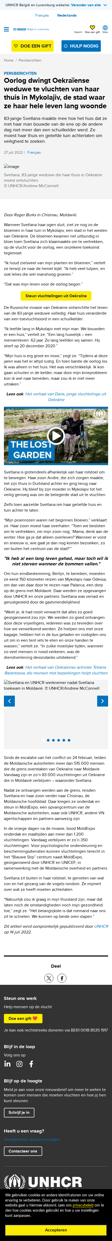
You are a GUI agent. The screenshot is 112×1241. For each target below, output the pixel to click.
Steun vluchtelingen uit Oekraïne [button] (56, 296)
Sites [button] (105, 32)
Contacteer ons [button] (23, 1151)
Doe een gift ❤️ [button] (23, 1018)
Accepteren (56, 1230)
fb (31, 1064)
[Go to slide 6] (70, 741)
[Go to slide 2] (49, 741)
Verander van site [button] (86, 5)
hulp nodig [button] (84, 46)
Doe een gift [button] (92, 32)
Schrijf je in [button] (19, 1112)
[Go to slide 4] (60, 741)
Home (9, 60)
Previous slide (9, 701)
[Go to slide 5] (65, 741)
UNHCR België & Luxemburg (19, 1064)
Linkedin (7, 1064)
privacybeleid (83, 1205)
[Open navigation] (6, 29)
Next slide (102, 701)
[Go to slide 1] (44, 741)
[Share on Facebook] (61, 978)
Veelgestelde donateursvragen (32, 1139)
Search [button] (78, 32)
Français (42, 15)
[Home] (30, 29)
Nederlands (67, 15)
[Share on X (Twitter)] (48, 978)
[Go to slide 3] (54, 741)
